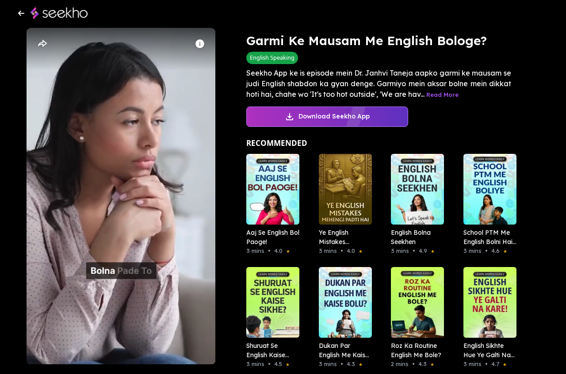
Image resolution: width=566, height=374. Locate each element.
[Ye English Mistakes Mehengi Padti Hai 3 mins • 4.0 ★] (343, 189)
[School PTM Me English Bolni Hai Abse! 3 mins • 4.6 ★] (487, 189)
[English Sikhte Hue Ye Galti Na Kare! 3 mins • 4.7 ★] (487, 302)
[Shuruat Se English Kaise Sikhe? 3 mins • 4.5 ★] (270, 302)
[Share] (42, 44)
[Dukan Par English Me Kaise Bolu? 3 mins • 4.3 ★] (343, 302)
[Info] (200, 44)
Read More (442, 94)
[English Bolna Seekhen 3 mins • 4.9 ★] (415, 189)
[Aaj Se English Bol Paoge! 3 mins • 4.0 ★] (270, 189)
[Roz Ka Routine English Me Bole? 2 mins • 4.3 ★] (415, 302)
